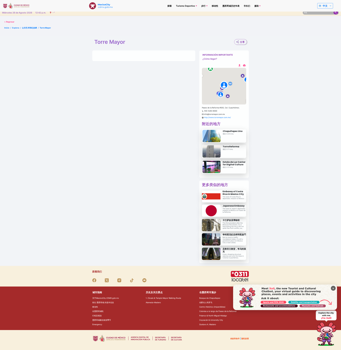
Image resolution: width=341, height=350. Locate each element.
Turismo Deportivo (185, 6)
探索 (169, 6)
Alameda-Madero (153, 302)
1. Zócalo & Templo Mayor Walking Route (163, 298)
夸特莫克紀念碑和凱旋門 (234, 234)
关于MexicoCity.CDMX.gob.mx (105, 298)
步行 (203, 6)
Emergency (97, 324)
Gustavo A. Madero (207, 324)
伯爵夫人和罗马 (205, 302)
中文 (325, 5)
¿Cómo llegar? (209, 58)
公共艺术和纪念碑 (29, 28)
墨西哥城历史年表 (230, 6)
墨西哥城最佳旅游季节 (101, 320)
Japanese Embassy (234, 205)
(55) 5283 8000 (210, 111)
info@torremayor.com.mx (214, 114)
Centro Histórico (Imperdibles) (212, 307)
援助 (256, 6)
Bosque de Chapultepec (209, 298)
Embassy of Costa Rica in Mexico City (233, 192)
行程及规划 (97, 315)
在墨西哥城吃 (97, 311)
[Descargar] (239, 65)
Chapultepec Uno (233, 131)
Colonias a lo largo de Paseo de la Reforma (217, 311)
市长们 (247, 6)
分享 (242, 42)
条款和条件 (235, 338)
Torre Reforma (231, 146)
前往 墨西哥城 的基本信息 (103, 302)
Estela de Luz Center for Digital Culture (234, 163)
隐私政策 (245, 338)
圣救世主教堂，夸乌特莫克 (234, 250)
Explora (15, 28)
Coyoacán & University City (211, 320)
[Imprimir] (244, 65)
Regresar (9, 22)
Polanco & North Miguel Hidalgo (213, 315)
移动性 (215, 6)
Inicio (6, 28)
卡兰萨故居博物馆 (231, 220)
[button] (224, 86)
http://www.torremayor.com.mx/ (217, 117)
